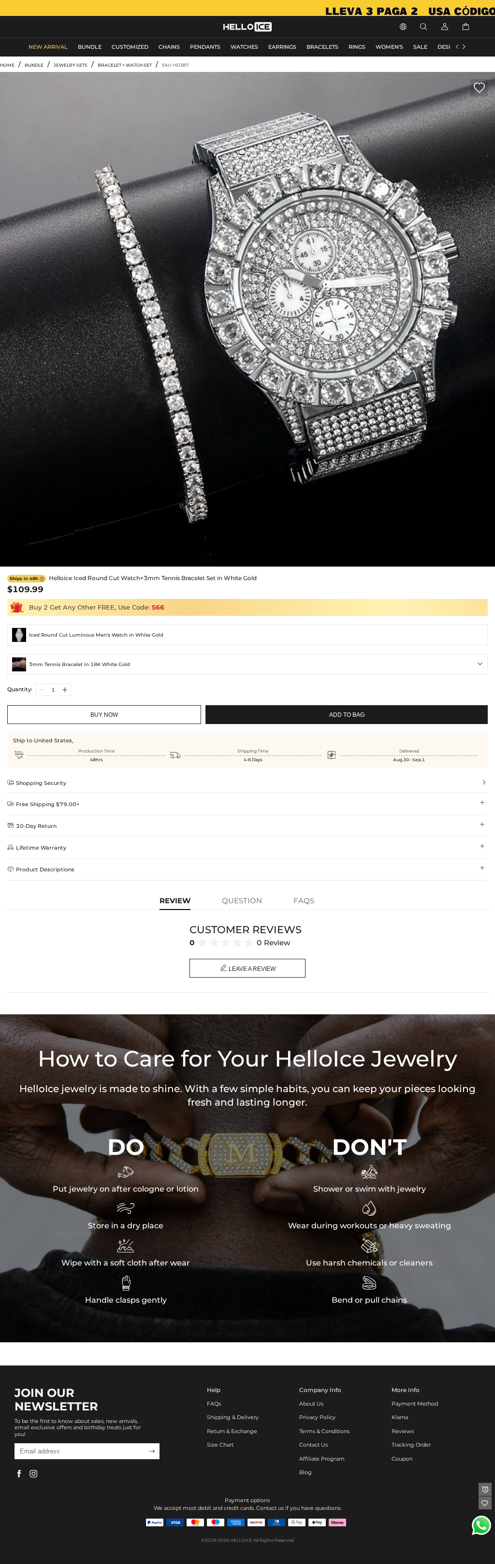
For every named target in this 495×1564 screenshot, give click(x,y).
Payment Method (415, 1404)
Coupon (402, 1459)
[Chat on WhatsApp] (481, 1525)
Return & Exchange (232, 1431)
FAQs (214, 1404)
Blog (305, 1472)
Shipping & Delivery (233, 1417)
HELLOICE (241, 1540)
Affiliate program (322, 1459)
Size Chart (220, 1445)
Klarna (400, 1417)
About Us (311, 1404)
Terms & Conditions (324, 1431)
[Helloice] (247, 8)
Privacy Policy (317, 1417)
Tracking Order (411, 1445)
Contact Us (313, 1445)
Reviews (403, 1431)
